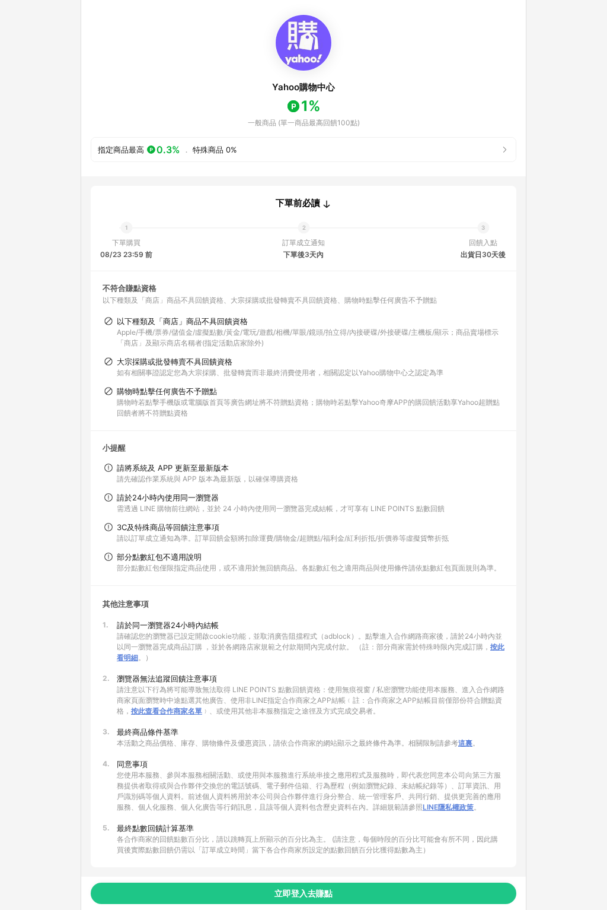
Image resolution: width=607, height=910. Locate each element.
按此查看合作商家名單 (166, 710)
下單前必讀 (298, 203)
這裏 (465, 742)
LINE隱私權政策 (448, 807)
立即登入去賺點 (303, 893)
